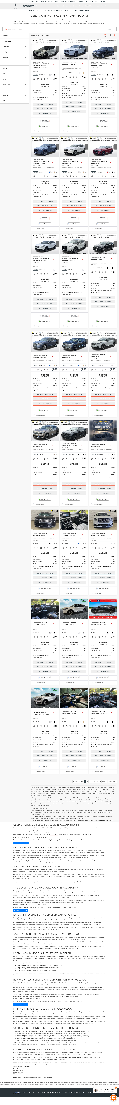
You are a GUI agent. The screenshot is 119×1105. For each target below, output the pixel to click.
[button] (57, 49)
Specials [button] (75, 6)
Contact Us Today (20, 910)
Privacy (51, 1091)
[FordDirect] (17, 1092)
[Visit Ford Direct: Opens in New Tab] (87, 1092)
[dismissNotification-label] (116, 1088)
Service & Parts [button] (89, 6)
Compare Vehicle (40, 131)
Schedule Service (20, 1004)
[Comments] (53, 79)
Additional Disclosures (61, 1091)
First (75, 781)
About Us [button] (103, 6)
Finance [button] (81, 6)
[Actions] (55, 64)
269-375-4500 (54, 835)
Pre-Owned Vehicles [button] (66, 6)
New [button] (58, 6)
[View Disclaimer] (47, 79)
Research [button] (97, 6)
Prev (81, 781)
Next (98, 781)
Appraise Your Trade (45, 108)
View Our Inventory (21, 843)
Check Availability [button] (45, 113)
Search (109, 29)
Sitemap (45, 1091)
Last (104, 781)
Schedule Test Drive (45, 104)
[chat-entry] (113, 1097)
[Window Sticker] (56, 79)
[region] (45, 94)
